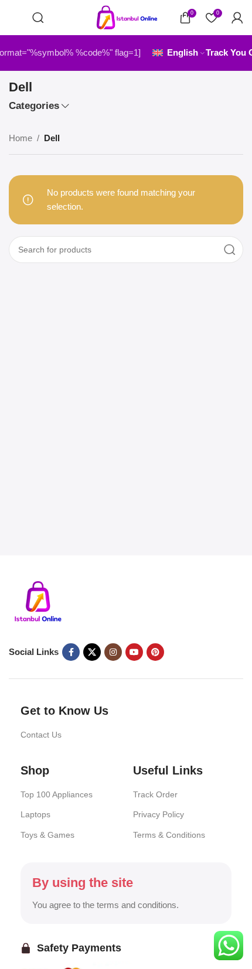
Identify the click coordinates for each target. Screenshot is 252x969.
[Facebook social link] (71, 652)
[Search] (38, 17)
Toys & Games (47, 835)
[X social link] (92, 652)
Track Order (155, 794)
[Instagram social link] (113, 652)
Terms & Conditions (169, 835)
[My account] (237, 17)
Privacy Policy (158, 814)
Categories (34, 106)
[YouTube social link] (134, 652)
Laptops (35, 814)
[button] (15, 20)
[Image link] (38, 601)
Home (20, 138)
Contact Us (41, 734)
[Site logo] (126, 17)
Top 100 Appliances (57, 794)
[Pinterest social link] (155, 652)
